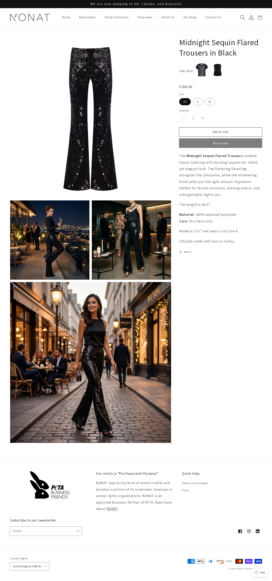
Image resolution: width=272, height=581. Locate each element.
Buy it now (220, 143)
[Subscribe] (77, 531)
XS (185, 101)
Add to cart (221, 132)
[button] (242, 17)
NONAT (112, 508)
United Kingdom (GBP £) (27, 566)
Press (185, 490)
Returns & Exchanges (195, 483)
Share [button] (187, 252)
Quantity (184, 110)
